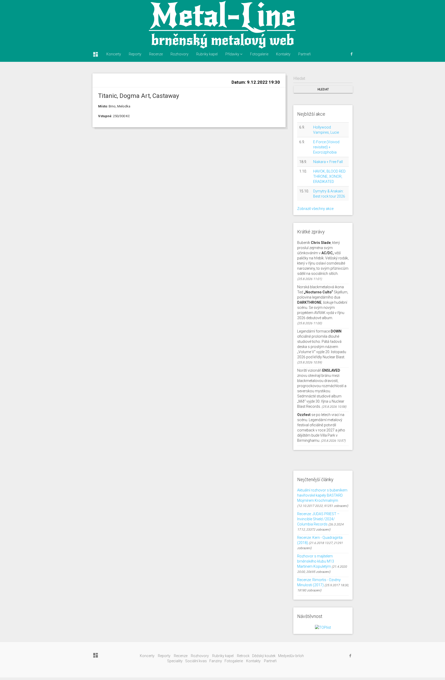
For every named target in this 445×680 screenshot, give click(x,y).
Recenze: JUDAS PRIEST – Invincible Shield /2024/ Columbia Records (318, 519)
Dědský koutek (264, 656)
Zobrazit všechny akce (315, 209)
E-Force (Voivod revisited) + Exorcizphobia (326, 147)
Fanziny (215, 661)
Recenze (156, 54)
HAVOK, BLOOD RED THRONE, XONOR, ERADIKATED (329, 176)
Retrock (243, 656)
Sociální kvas (196, 661)
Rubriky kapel (207, 54)
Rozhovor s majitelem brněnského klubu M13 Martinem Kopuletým (315, 561)
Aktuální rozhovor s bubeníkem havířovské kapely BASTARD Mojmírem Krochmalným (322, 495)
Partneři (304, 54)
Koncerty (113, 54)
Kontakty (283, 54)
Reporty (135, 54)
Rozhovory (179, 54)
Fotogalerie (259, 54)
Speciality (175, 661)
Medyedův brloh (291, 656)
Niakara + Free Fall (328, 162)
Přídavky (232, 54)
